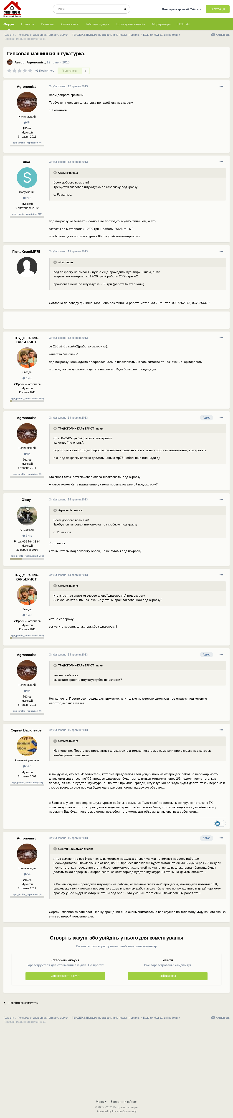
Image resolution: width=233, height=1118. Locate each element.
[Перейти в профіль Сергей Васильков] (27, 746)
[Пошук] (125, 9)
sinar (26, 162)
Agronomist (36, 62)
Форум (8, 24)
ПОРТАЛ (183, 24)
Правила (27, 24)
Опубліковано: (68, 86)
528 (28, 766)
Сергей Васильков (26, 730)
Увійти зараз (168, 975)
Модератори (161, 24)
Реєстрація (217, 9)
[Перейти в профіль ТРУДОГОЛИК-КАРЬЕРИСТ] (27, 357)
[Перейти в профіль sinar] (27, 177)
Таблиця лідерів (97, 24)
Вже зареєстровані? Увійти (181, 9)
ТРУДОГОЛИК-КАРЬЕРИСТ (26, 340)
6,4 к (28, 535)
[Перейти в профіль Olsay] (27, 515)
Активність (69, 24)
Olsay (26, 500)
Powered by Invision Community (117, 1111)
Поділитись (46, 70)
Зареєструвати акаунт (65, 975)
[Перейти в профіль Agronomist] (10, 62)
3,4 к (28, 378)
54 (28, 122)
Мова (100, 1101)
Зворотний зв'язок (124, 1101)
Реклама (47, 24)
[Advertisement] (102, 322)
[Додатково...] (221, 86)
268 (28, 198)
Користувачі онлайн (130, 24)
